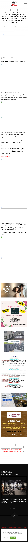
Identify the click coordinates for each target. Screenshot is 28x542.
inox (3, 444)
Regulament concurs (15, 527)
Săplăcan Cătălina (10, 26)
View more (14, 487)
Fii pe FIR (14, 9)
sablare (20, 447)
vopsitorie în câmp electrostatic (12, 451)
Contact (4, 527)
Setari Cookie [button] (6, 537)
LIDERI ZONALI (10, 444)
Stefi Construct (16, 449)
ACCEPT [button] (13, 537)
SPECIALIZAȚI (6, 449)
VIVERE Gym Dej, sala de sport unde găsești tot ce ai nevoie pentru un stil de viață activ (13, 501)
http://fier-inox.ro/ (5, 156)
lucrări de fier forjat (9, 447)
